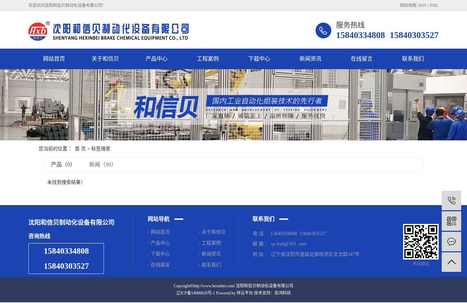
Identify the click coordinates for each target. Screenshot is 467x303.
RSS (423, 5)
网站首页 (54, 59)
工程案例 (208, 59)
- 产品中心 (159, 242)
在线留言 (362, 59)
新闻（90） (103, 164)
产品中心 (157, 59)
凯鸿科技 (283, 293)
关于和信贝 (105, 59)
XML (434, 5)
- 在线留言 (159, 264)
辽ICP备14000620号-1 (195, 293)
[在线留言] (451, 241)
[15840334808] (451, 200)
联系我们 (413, 59)
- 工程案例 (210, 242)
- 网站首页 (159, 232)
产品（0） (63, 164)
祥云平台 (245, 293)
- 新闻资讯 (210, 253)
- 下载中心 (160, 253)
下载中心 (259, 59)
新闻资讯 (310, 59)
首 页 (80, 148)
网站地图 (408, 5)
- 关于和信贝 (212, 232)
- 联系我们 (210, 264)
